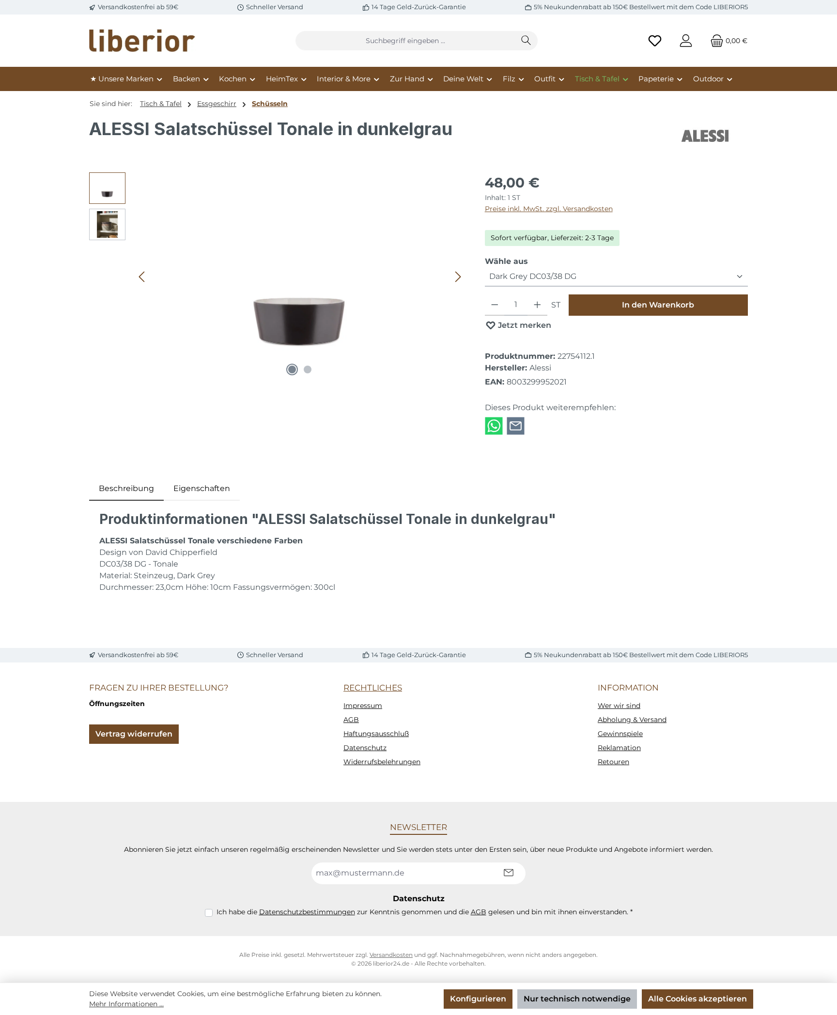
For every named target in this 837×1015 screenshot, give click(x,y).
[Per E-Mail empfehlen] (516, 425)
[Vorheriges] (142, 276)
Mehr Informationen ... (126, 1004)
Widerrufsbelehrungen (381, 761)
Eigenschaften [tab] (201, 488)
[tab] (126, 489)
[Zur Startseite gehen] (142, 40)
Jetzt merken (523, 325)
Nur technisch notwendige (577, 998)
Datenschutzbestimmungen (307, 911)
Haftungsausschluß (376, 733)
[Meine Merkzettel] (655, 41)
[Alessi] (706, 136)
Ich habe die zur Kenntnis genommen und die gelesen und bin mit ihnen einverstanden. (425, 911)
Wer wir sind (619, 705)
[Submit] (509, 873)
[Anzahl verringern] (495, 305)
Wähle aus (506, 261)
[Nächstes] (457, 276)
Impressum (362, 705)
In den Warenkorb (658, 304)
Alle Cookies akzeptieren (697, 998)
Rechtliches (372, 687)
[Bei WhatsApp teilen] (494, 425)
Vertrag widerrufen (133, 733)
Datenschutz (365, 747)
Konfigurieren (478, 998)
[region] (277, 276)
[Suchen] (526, 40)
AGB (351, 719)
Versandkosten (391, 954)
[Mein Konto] (686, 41)
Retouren (613, 761)
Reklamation (619, 747)
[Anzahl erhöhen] (537, 305)
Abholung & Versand (632, 719)
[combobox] (405, 40)
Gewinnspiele (620, 733)
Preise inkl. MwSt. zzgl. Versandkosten (549, 208)
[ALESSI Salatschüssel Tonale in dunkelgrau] (300, 276)
